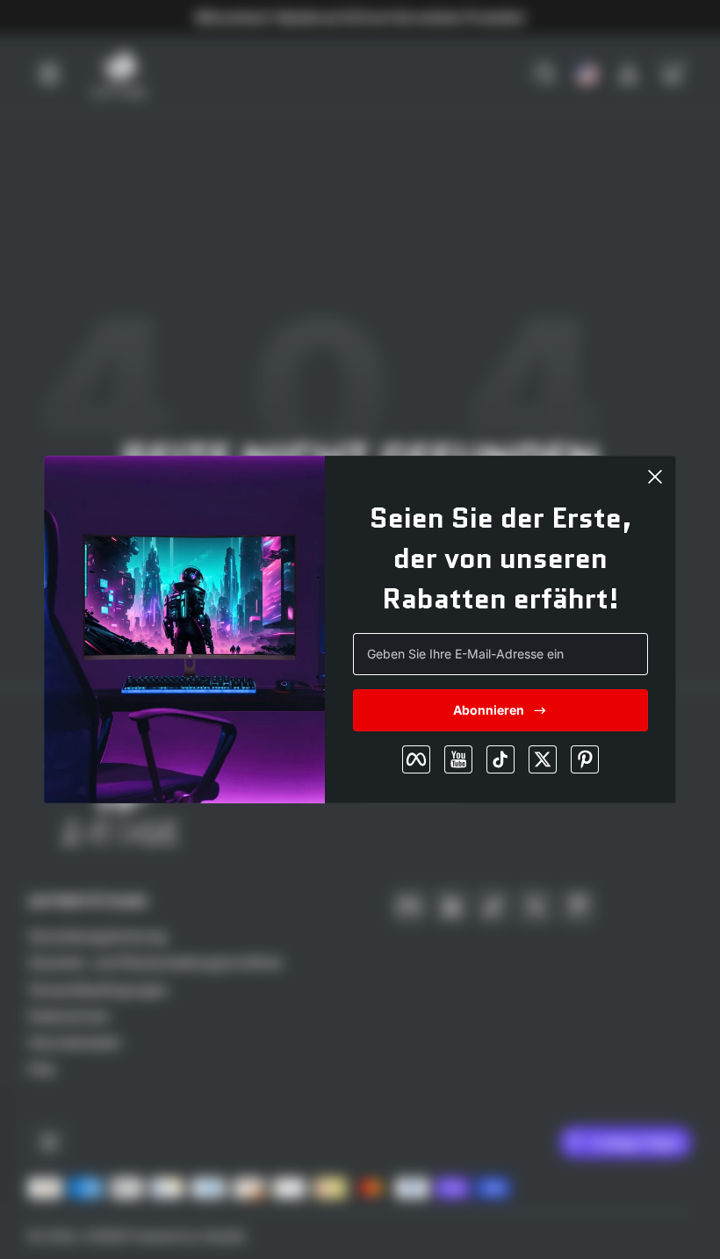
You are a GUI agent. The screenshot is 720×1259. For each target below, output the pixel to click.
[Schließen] (655, 477)
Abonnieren (488, 709)
